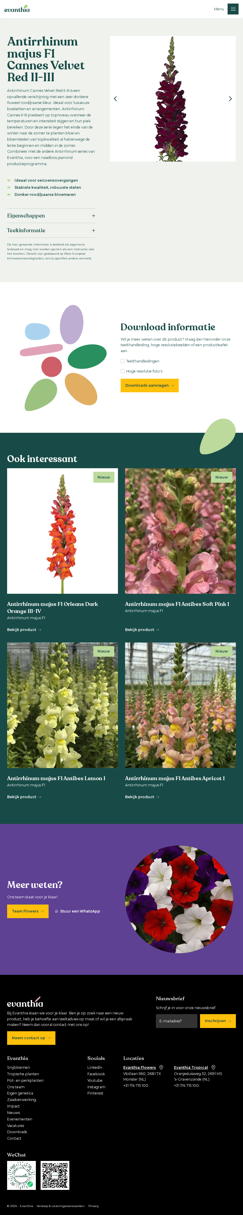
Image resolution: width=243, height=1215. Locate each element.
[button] (226, 9)
